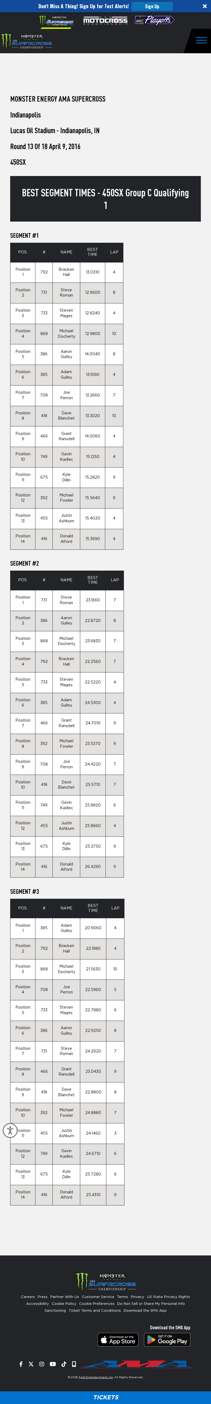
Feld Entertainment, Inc (96, 1377)
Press (43, 1297)
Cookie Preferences (97, 1304)
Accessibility (37, 1304)
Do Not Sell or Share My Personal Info (151, 1304)
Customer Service (98, 1297)
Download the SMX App (145, 1311)
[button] (105, 6)
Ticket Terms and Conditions (95, 1311)
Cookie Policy (64, 1304)
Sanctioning (55, 1311)
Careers (28, 1297)
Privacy (137, 1297)
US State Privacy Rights (168, 1297)
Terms (122, 1297)
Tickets (105, 1397)
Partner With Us (64, 1297)
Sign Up (152, 6)
